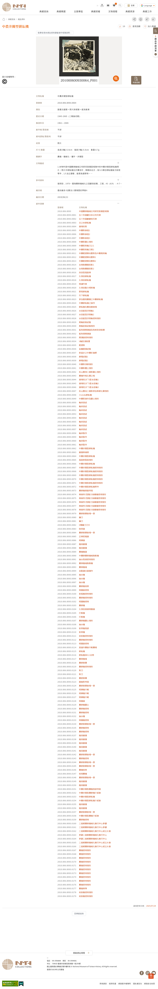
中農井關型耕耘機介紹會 (90, 800)
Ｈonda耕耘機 (85, 394)
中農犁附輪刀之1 (86, 245)
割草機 (82, 632)
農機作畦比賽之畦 (87, 375)
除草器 (82, 528)
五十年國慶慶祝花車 (88, 218)
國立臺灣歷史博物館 (22, 964)
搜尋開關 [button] (120, 5)
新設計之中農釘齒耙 (88, 352)
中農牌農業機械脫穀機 (89, 555)
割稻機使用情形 (86, 593)
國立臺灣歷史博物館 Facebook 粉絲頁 (142, 973)
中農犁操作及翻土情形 (89, 398)
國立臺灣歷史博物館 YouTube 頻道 (154, 973)
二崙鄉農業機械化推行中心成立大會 (95, 831)
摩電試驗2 (83, 360)
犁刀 (81, 670)
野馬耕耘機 (84, 291)
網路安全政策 (149, 983)
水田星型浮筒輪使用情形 (90, 318)
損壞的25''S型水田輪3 (89, 387)
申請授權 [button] (136, 82)
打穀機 (82, 613)
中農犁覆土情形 (86, 368)
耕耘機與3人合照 (86, 655)
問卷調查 (103, 983)
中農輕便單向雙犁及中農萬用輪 (93, 253)
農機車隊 (83, 888)
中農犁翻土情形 (86, 241)
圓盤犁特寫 (84, 681)
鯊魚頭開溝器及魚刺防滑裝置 (92, 329)
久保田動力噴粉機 (87, 287)
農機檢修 (83, 769)
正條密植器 (84, 536)
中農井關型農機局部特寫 (90, 789)
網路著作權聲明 (124, 983)
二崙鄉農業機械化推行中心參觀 (93, 823)
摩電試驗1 (83, 356)
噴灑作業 (83, 284)
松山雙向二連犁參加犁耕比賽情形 (94, 391)
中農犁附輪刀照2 (86, 249)
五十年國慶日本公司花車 (90, 215)
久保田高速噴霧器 (87, 609)
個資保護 (112, 983)
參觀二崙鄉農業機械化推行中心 (93, 835)
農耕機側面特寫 (86, 490)
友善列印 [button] (140, 19)
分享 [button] (134, 19)
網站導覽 (102, 5)
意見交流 (108, 5)
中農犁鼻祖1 (84, 230)
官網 (132, 5)
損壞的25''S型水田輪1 (89, 379)
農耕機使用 (84, 708)
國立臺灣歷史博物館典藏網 (15, 7)
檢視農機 (83, 773)
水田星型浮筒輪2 (86, 314)
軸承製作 (83, 433)
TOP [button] (151, 976)
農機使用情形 (85, 850)
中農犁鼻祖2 (84, 234)
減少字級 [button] (153, 19)
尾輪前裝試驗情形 (87, 326)
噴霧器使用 (84, 590)
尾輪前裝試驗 (85, 322)
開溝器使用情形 (86, 337)
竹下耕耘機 (84, 295)
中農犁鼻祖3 (84, 238)
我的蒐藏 (114, 5)
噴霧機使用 (84, 601)
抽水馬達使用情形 (87, 559)
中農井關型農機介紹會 (89, 815)
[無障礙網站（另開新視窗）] (10, 984)
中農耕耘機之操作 (87, 303)
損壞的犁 (83, 226)
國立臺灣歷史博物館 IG (148, 973)
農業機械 (83, 567)
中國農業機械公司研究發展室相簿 (94, 211)
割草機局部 (84, 628)
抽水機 (82, 574)
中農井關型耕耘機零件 (89, 486)
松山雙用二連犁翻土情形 (90, 372)
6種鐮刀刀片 (84, 525)
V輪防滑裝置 (84, 341)
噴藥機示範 (84, 689)
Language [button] (148, 5)
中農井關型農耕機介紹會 (90, 792)
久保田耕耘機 (85, 276)
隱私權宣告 (137, 983)
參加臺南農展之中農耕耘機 (91, 299)
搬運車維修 (84, 452)
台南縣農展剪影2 (86, 268)
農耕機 (82, 605)
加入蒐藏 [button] (152, 26)
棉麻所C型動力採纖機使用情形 (92, 494)
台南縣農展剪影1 (86, 264)
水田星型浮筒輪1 (86, 310)
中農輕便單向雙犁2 (87, 261)
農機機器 (83, 551)
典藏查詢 (11, 19)
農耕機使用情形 (86, 597)
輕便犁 (82, 345)
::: (97, 5)
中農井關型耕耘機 (87, 448)
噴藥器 (82, 540)
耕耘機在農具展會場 (88, 306)
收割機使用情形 (86, 636)
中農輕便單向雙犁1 (87, 257)
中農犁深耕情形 (86, 364)
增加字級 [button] (147, 19)
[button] (121, 26)
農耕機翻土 (84, 704)
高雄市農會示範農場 (88, 647)
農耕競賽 (83, 662)
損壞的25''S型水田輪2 (89, 383)
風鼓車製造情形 (86, 459)
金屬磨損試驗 (85, 349)
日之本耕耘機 (85, 222)
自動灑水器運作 (86, 570)
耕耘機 (82, 651)
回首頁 (3, 19)
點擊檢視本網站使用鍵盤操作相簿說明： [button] (55, 32)
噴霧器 (82, 701)
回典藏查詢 (79, 913)
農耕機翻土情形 (86, 620)
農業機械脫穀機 (86, 563)
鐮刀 (81, 517)
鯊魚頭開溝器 (85, 333)
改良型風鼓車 (85, 272)
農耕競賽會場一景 (87, 513)
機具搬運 (83, 544)
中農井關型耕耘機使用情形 (91, 467)
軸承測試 (83, 402)
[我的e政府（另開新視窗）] (21, 984)
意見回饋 (136, 26)
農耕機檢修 (84, 586)
